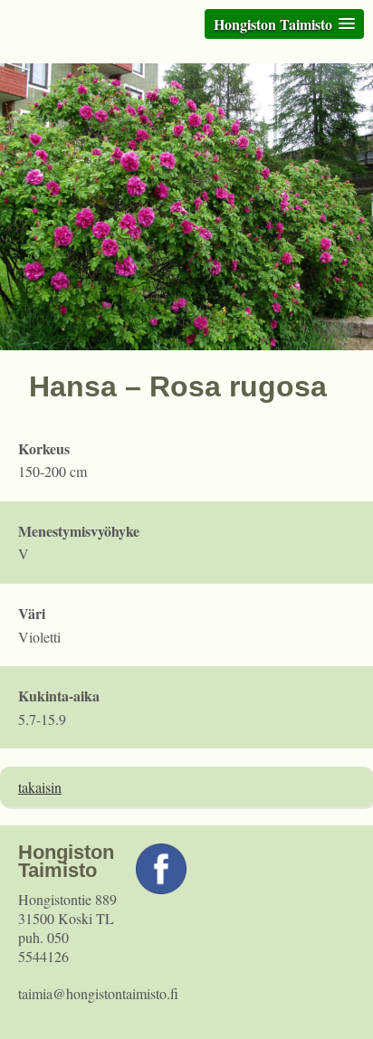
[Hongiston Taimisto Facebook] (161, 888)
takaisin (40, 786)
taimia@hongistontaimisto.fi (98, 993)
